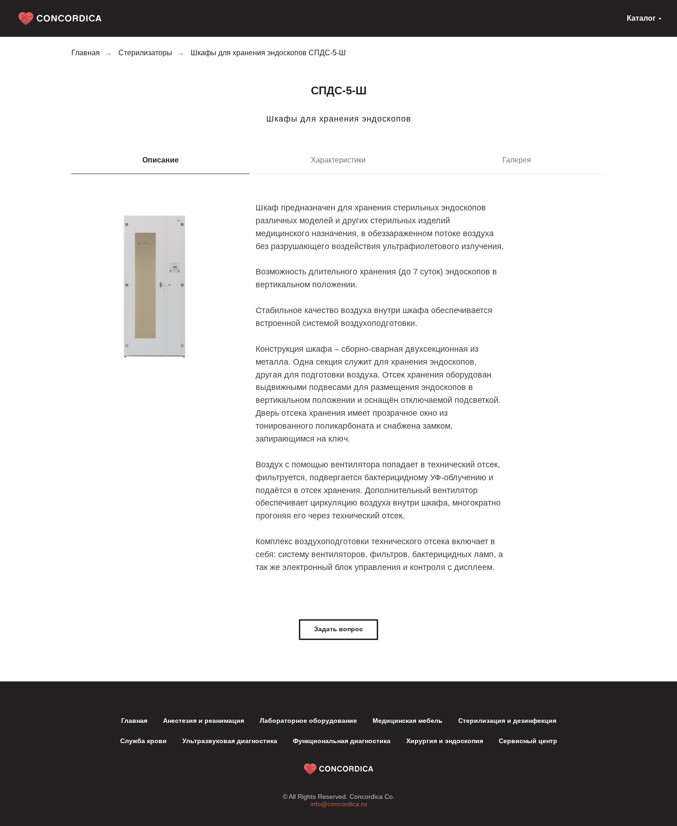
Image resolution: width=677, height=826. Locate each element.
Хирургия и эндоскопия (444, 741)
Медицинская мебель (408, 720)
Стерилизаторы (145, 53)
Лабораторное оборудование (308, 720)
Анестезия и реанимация (203, 720)
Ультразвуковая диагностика (229, 741)
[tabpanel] (338, 396)
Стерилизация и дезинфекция (507, 720)
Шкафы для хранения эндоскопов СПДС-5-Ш (268, 53)
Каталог (641, 18)
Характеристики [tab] (338, 160)
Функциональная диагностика (342, 741)
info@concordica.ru (338, 804)
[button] (338, 629)
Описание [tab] (160, 160)
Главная (85, 53)
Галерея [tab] (516, 160)
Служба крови (143, 741)
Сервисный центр (528, 741)
